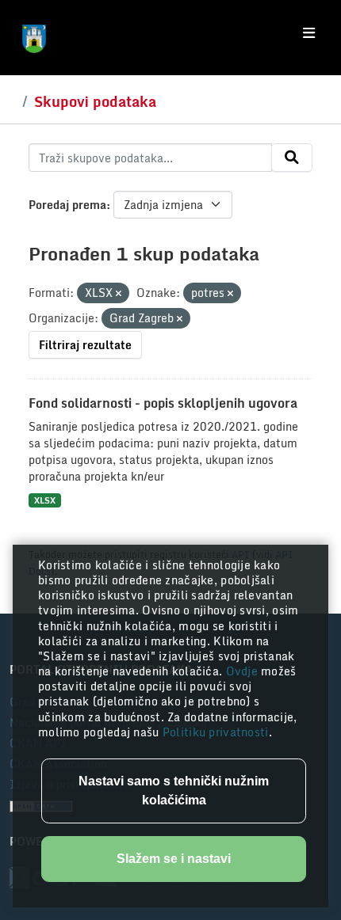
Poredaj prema (67, 205)
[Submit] (291, 157)
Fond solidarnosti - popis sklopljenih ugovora (163, 403)
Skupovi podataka (95, 101)
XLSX (45, 500)
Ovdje (244, 671)
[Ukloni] (118, 294)
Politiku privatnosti (216, 732)
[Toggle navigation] (309, 33)
